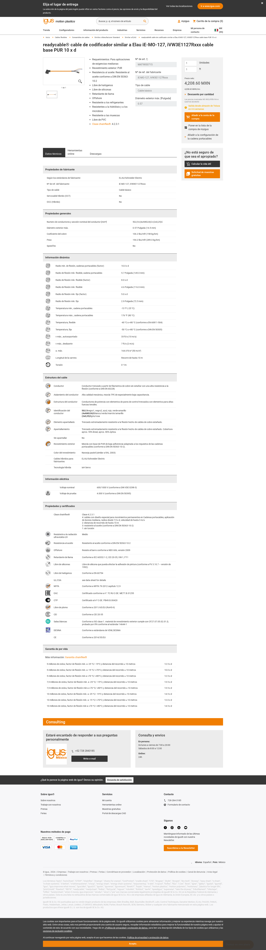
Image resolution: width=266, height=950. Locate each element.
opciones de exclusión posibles (57, 931)
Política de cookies (177, 872)
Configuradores (66, 30)
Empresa (177, 30)
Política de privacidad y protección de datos (147, 937)
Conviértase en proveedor (119, 872)
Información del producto (95, 30)
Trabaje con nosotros (51, 804)
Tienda (46, 30)
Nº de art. (140, 59)
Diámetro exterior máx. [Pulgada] (153, 98)
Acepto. (133, 943)
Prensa (44, 809)
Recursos (159, 30)
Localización (139, 872)
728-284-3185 (174, 800)
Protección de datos (156, 872)
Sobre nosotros (48, 800)
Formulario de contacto (179, 804)
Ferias (43, 813)
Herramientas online (111, 804)
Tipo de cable (142, 85)
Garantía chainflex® (76, 657)
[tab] (54, 152)
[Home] (59, 21)
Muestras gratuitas (111, 809)
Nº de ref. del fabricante (148, 72)
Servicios (140, 30)
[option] (52, 94)
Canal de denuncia (196, 872)
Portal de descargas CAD (114, 813)
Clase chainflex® (101, 124)
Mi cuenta (107, 800)
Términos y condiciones (56, 875)
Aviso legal (212, 872)
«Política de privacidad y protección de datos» (126, 928)
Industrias (122, 30)
